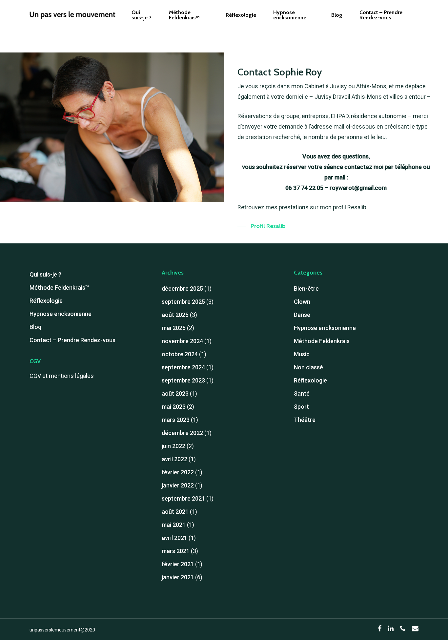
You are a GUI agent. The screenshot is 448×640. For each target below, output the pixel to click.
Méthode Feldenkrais (322, 341)
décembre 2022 (182, 432)
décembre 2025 (182, 288)
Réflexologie (241, 15)
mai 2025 (174, 327)
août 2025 (175, 314)
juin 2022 (173, 446)
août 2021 (175, 511)
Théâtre (305, 419)
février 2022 (178, 472)
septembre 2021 (183, 498)
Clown (302, 301)
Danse (302, 314)
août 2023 (175, 393)
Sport (301, 406)
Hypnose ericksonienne (289, 15)
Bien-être (306, 288)
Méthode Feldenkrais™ (184, 15)
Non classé (308, 367)
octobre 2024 (180, 354)
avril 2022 (174, 459)
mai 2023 (174, 406)
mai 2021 (174, 524)
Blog (336, 15)
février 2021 (178, 564)
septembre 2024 (183, 367)
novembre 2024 (182, 341)
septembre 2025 (183, 301)
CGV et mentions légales (62, 375)
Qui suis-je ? (142, 15)
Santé (302, 393)
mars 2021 (176, 550)
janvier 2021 (178, 577)
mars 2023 (176, 419)
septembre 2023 (183, 380)
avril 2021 (174, 537)
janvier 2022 (178, 485)
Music (302, 354)
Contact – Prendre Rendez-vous (380, 15)
